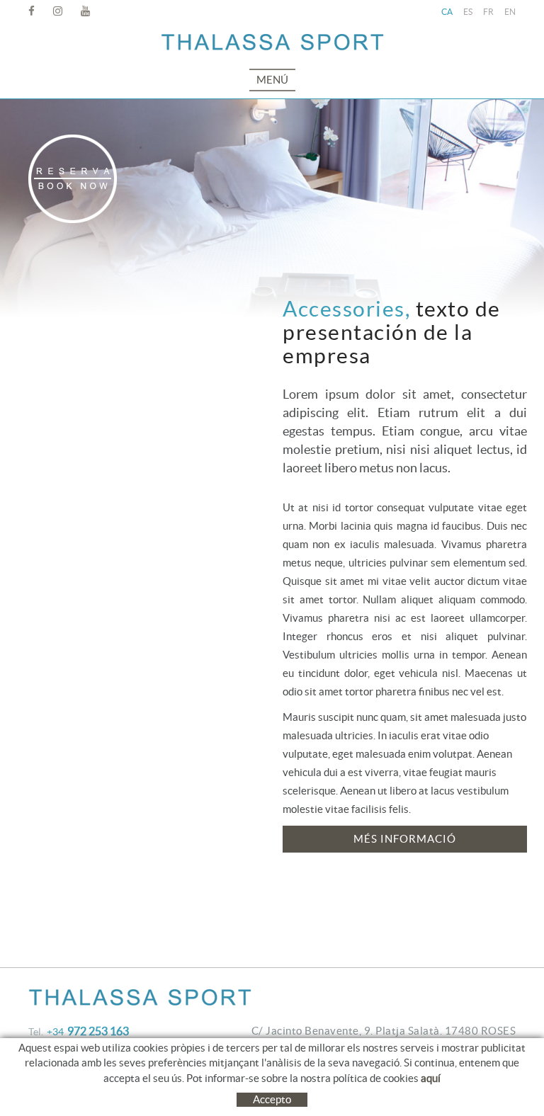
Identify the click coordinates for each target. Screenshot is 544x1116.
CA (447, 11)
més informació (404, 839)
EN (510, 11)
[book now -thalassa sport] (72, 179)
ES (467, 11)
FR (488, 11)
